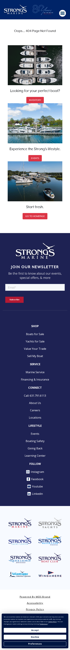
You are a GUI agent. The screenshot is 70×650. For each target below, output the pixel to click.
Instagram (37, 472)
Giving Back (35, 448)
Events (35, 434)
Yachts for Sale (35, 341)
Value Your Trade (35, 349)
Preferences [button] (44, 624)
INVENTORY (35, 100)
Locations (35, 417)
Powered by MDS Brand (35, 597)
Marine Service (35, 372)
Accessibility (35, 603)
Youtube (37, 486)
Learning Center (35, 456)
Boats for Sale (35, 334)
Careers (35, 410)
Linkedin (37, 494)
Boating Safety (35, 441)
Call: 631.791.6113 (35, 396)
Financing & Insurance (35, 379)
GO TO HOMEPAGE (35, 216)
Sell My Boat (35, 356)
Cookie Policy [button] (52, 621)
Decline (35, 637)
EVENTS (35, 158)
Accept (35, 630)
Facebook (37, 479)
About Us (35, 403)
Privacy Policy (35, 609)
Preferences (35, 643)
